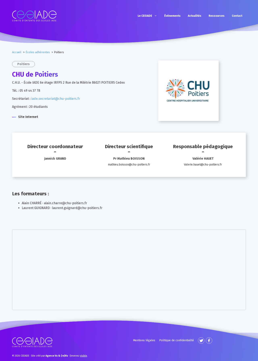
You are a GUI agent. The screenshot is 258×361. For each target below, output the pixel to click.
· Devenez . (67, 355)
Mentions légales (144, 340)
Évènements (172, 16)
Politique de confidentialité (176, 340)
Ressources (217, 16)
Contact (237, 16)
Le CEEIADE (145, 16)
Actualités (194, 16)
